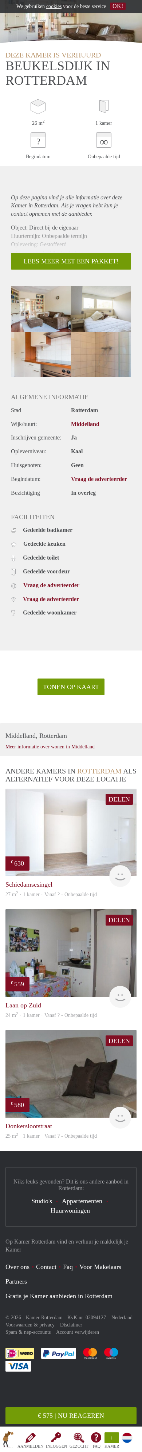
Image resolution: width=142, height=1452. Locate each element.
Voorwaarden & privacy (30, 1325)
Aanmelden (30, 1446)
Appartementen (82, 1201)
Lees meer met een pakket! (71, 261)
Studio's (41, 1201)
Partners (16, 1281)
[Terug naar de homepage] (8, 1440)
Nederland (122, 1317)
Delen (119, 799)
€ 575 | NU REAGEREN (71, 1415)
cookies (54, 6)
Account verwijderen (77, 1332)
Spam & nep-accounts (28, 1332)
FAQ (96, 1446)
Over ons (17, 1266)
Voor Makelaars (100, 1266)
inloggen (56, 1446)
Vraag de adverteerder (99, 479)
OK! (118, 6)
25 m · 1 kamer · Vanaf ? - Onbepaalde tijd (51, 1136)
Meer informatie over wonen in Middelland (50, 746)
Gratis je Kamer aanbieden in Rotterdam (59, 1296)
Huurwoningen (70, 1210)
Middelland (85, 424)
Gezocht (79, 1446)
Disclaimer (71, 1325)
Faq (68, 1266)
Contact (46, 1266)
